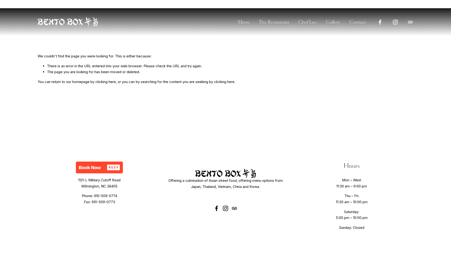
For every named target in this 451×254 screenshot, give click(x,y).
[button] (99, 167)
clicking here (105, 81)
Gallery (333, 22)
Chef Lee (307, 22)
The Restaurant (274, 22)
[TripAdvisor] (410, 22)
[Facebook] (380, 22)
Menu (244, 22)
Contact (357, 22)
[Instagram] (395, 22)
